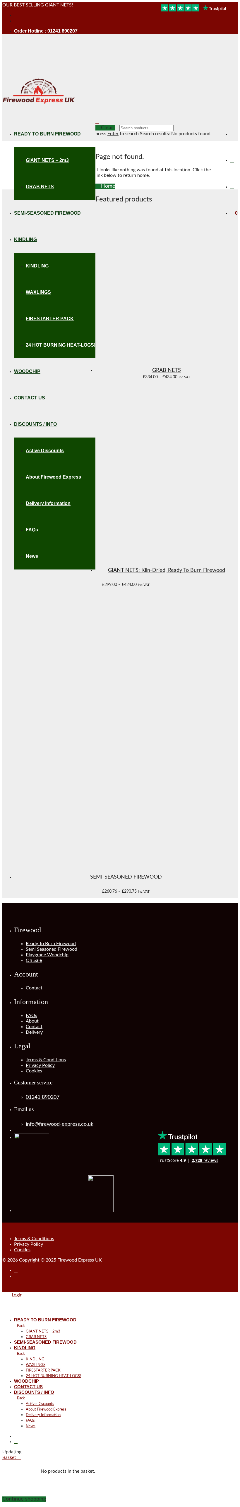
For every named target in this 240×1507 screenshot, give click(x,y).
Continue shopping (24, 1499)
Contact (34, 988)
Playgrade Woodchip (47, 954)
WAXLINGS (35, 1365)
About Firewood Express (46, 1409)
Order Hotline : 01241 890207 (46, 30)
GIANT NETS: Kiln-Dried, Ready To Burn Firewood (166, 570)
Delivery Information (43, 1415)
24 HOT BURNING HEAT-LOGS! (53, 1376)
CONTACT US (28, 1386)
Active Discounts (40, 1404)
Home (107, 186)
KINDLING (24, 1347)
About (32, 1021)
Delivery (34, 1032)
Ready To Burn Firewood (51, 943)
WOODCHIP (26, 1381)
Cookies (34, 1071)
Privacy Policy (40, 1065)
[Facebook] (16, 15)
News (30, 1426)
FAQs (31, 1015)
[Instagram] (16, 20)
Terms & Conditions (46, 1059)
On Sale (34, 960)
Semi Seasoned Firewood (51, 949)
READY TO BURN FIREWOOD (47, 133)
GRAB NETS (40, 186)
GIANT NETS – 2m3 (47, 160)
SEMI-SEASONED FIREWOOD (126, 877)
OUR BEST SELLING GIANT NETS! (37, 5)
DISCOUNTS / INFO (34, 1392)
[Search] (232, 133)
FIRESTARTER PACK (43, 1370)
